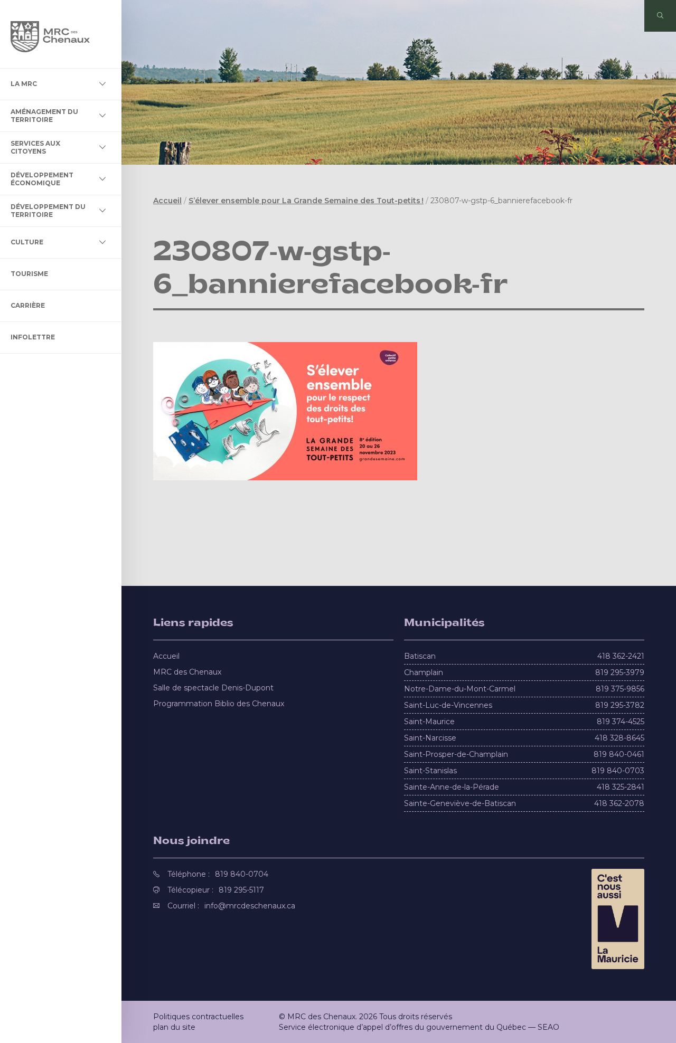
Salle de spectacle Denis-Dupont (213, 688)
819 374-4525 (620, 721)
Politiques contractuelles (198, 1016)
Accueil (167, 200)
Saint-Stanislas (430, 770)
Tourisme (29, 274)
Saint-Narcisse (430, 738)
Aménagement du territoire (44, 115)
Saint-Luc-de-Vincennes (448, 705)
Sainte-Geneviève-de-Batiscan (460, 803)
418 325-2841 (620, 787)
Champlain (423, 672)
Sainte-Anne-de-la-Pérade (451, 787)
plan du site (174, 1027)
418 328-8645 (619, 738)
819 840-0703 (618, 770)
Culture (27, 242)
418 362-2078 (619, 803)
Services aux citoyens (35, 147)
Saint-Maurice (429, 721)
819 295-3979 (619, 672)
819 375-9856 (620, 689)
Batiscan (420, 656)
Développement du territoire (48, 210)
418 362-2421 (620, 656)
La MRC (24, 84)
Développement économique (42, 178)
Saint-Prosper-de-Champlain (456, 754)
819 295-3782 (619, 705)
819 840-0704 (241, 874)
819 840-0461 (619, 754)
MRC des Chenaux (187, 672)
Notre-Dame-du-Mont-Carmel (459, 689)
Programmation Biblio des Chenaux (218, 703)
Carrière (28, 305)
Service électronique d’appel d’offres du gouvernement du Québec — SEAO (419, 1027)
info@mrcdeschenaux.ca (249, 906)
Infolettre (33, 337)
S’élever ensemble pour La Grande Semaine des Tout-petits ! (306, 200)
